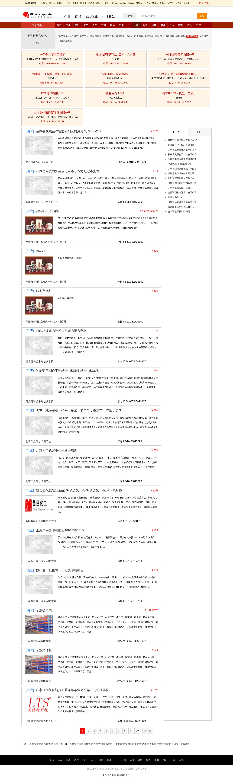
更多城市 (185, 744)
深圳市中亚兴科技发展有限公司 (52, 74)
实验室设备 (108, 36)
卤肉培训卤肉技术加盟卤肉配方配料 (61, 330)
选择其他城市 (32, 2)
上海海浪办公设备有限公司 (41, 561)
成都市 (75, 2)
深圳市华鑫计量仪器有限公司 (182, 202)
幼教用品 (73, 36)
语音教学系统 (65, 40)
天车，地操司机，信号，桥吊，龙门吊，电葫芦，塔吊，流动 (79, 410)
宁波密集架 (44, 610)
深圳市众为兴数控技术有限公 (182, 168)
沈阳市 (155, 2)
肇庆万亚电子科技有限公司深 (182, 140)
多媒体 (129, 36)
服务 (163, 25)
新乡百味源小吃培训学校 (39, 361)
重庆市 (91, 2)
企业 (67, 16)
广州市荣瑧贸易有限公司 (179, 54)
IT (129, 25)
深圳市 (60, 2)
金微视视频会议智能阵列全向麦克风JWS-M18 (68, 131)
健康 (154, 25)
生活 (145, 25)
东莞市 (178, 2)
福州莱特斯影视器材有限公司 (42, 720)
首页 (59, 25)
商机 (78, 16)
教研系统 (149, 36)
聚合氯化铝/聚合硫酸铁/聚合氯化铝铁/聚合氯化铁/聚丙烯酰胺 (79, 490)
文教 (136, 25)
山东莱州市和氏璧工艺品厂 (179, 93)
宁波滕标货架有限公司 (38, 641)
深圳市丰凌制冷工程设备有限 (182, 159)
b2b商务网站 (109, 775)
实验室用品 (95, 36)
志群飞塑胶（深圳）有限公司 (182, 192)
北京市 (52, 2)
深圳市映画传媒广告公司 (180, 187)
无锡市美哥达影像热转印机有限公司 (46, 241)
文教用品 (203, 36)
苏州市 (107, 2)
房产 (85, 25)
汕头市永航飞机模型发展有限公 (179, 74)
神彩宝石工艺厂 (116, 93)
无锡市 (186, 2)
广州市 (68, 2)
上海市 (44, 2)
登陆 (201, 2)
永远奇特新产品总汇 (52, 54)
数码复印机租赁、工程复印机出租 (60, 570)
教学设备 (63, 36)
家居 (76, 25)
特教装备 (180, 36)
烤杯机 (40, 251)
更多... (199, 132)
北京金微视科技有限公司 (39, 162)
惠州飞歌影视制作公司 (179, 211)
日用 (121, 25)
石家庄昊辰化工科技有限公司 (182, 154)
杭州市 (83, 2)
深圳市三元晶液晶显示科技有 (182, 149)
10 (137, 730)
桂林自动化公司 (175, 197)
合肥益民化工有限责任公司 (41, 521)
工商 (103, 25)
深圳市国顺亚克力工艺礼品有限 (116, 54)
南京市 (131, 2)
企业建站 (108, 16)
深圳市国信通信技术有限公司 (182, 183)
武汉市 (99, 2)
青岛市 (163, 2)
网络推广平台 (123, 775)
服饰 (112, 25)
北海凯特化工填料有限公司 (181, 145)
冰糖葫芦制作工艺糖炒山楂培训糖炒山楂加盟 (67, 370)
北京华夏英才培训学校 (38, 441)
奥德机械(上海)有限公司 (180, 164)
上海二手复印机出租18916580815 (60, 530)
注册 (207, 2)
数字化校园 (169, 36)
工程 (198, 25)
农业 (171, 25)
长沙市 (147, 2)
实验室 (158, 36)
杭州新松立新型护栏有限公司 (182, 206)
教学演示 (138, 36)
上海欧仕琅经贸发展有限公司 (52, 112)
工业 (68, 25)
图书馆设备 (192, 36)
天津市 (123, 2)
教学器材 (84, 36)
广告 (189, 25)
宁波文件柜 (44, 650)
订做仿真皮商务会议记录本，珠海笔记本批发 (67, 171)
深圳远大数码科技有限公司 (181, 173)
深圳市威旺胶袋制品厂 (115, 74)
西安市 (115, 2)
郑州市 (139, 2)
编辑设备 (120, 36)
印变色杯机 (44, 291)
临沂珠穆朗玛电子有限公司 (181, 178)
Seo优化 (92, 16)
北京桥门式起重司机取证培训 (56, 450)
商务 (180, 25)
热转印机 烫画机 (47, 211)
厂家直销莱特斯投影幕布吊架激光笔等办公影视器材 (72, 690)
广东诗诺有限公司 (52, 93)
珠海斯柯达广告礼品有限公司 (42, 202)
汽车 (94, 25)
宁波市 (171, 2)
